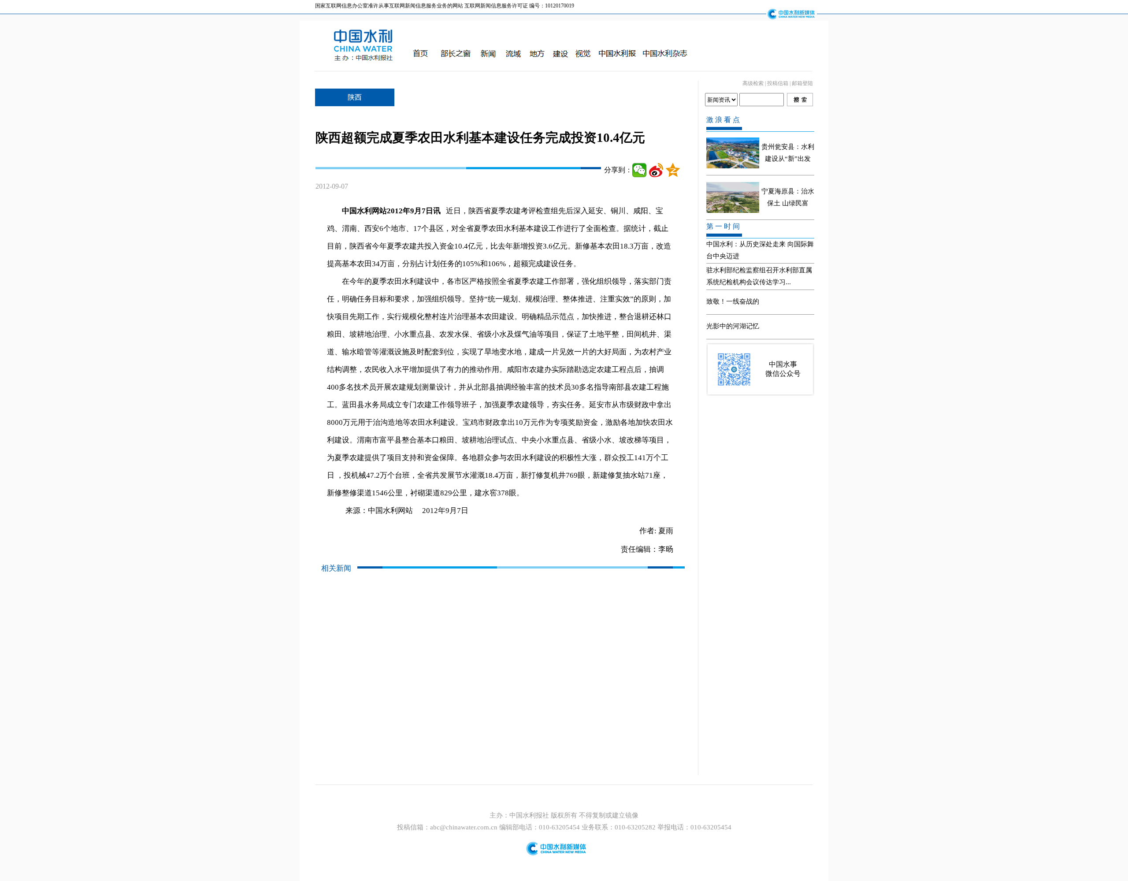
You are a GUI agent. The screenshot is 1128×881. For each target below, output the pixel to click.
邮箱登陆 (802, 83)
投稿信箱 (777, 83)
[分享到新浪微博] (656, 170)
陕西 (355, 97)
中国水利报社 (530, 815)
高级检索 (753, 83)
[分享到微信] (639, 170)
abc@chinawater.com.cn (463, 827)
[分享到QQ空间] (673, 170)
